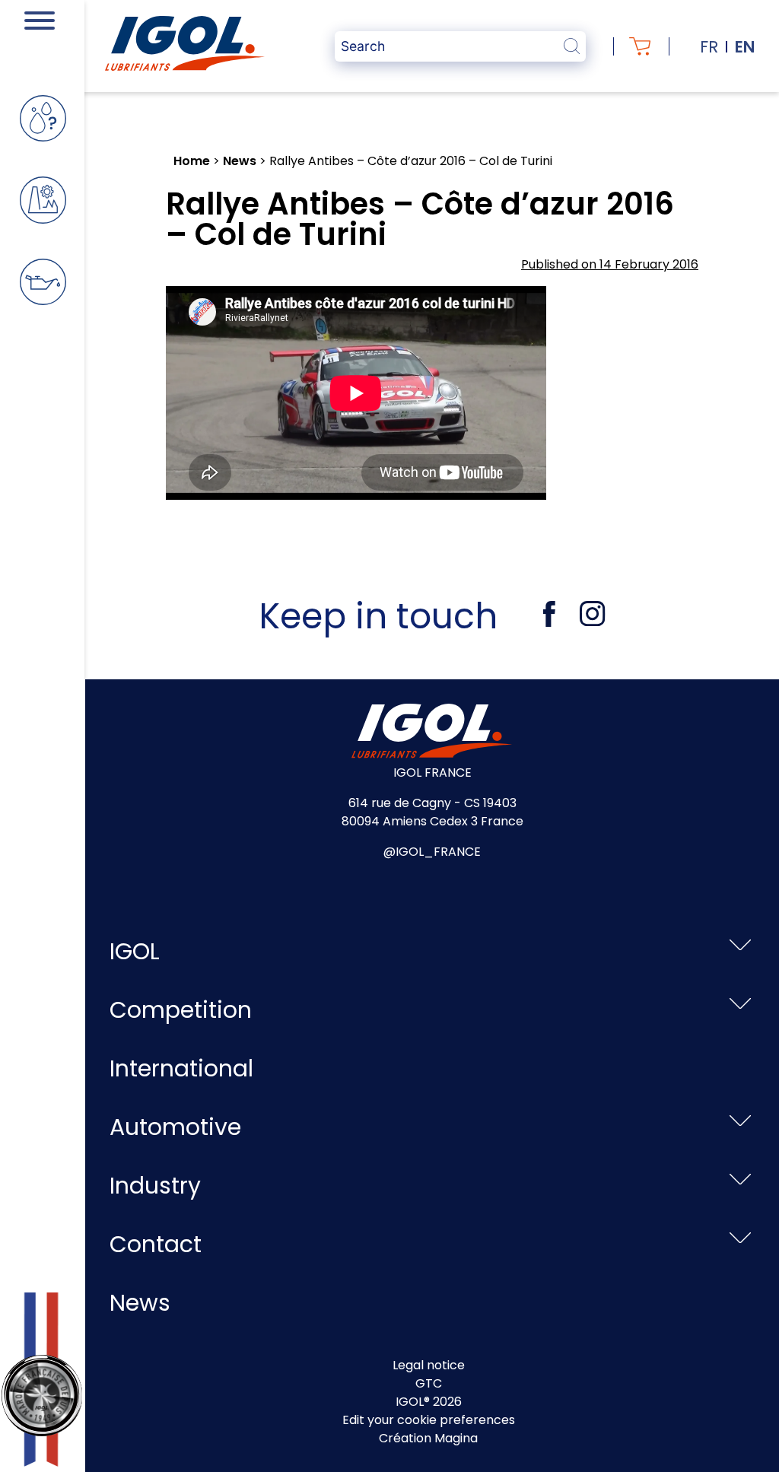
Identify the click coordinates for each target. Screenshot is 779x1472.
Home (191, 161)
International (181, 1068)
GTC (428, 1383)
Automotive (175, 1127)
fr (709, 47)
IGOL (135, 951)
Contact (156, 1244)
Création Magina (428, 1438)
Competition (181, 1010)
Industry (155, 1185)
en (745, 47)
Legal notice (429, 1365)
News (239, 161)
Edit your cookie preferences (428, 1420)
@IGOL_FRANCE (432, 851)
